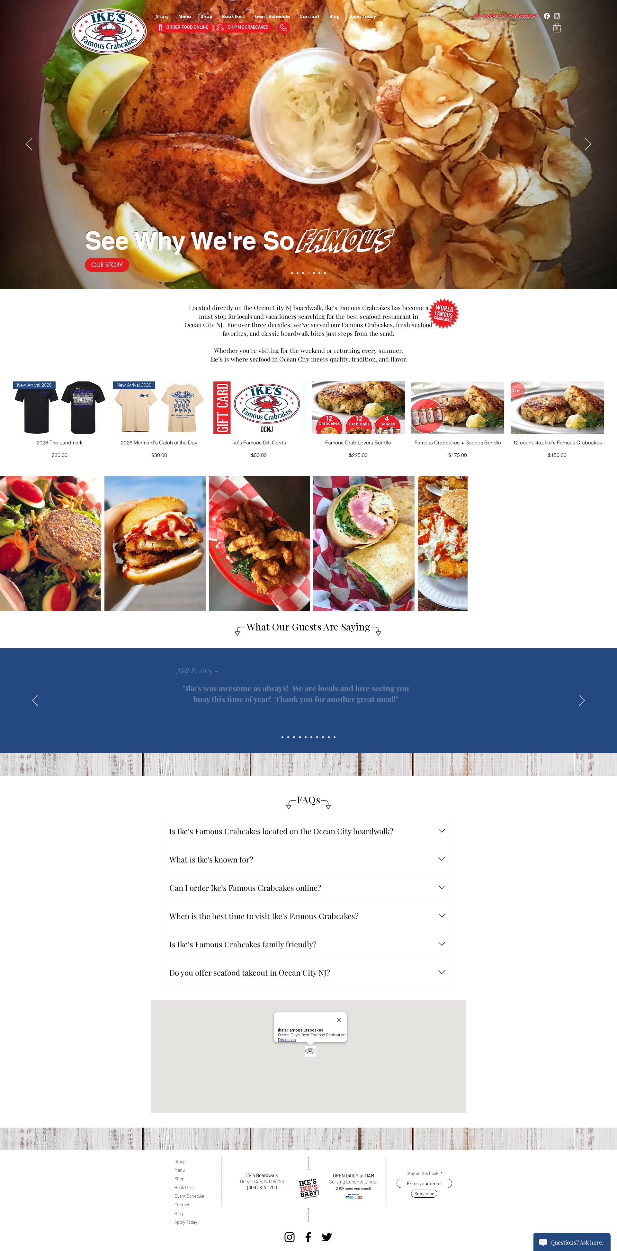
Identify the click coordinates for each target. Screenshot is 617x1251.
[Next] (588, 144)
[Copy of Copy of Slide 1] (323, 737)
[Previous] (29, 144)
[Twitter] (327, 1237)
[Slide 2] (288, 737)
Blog (178, 1213)
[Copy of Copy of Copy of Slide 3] (311, 737)
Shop (179, 1178)
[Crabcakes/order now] (298, 273)
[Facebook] (308, 1237)
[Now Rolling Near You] (303, 273)
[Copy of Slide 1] (317, 737)
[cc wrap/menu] (319, 273)
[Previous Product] (4, 407)
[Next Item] (606, 543)
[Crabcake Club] (314, 273)
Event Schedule (189, 1196)
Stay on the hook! (423, 1173)
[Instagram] (289, 1237)
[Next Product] (613, 407)
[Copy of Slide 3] (300, 737)
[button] (557, 27)
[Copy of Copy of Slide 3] (306, 737)
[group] (308, 420)
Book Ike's (184, 1187)
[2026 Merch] (292, 273)
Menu (179, 1170)
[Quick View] (258, 407)
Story (179, 1161)
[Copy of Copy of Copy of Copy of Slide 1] (334, 737)
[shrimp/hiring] (325, 273)
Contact (182, 1204)
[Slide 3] (294, 737)
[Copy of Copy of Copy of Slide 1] (329, 737)
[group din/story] (308, 273)
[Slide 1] (282, 737)
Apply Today (185, 1222)
